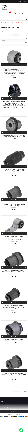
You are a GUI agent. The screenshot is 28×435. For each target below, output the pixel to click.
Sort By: (25, 38)
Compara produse (7, 14)
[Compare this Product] (25, 64)
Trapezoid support (19, 22)
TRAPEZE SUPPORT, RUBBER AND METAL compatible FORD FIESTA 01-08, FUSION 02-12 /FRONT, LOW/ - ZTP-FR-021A (14, 238)
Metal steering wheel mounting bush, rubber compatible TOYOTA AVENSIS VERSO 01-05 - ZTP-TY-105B (14, 137)
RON (25, 1)
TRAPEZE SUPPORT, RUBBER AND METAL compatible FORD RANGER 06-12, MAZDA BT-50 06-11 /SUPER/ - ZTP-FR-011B (14, 272)
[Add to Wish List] (2, 64)
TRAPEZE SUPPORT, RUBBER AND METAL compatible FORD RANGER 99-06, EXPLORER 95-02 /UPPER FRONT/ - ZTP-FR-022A (14, 375)
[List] (16, 35)
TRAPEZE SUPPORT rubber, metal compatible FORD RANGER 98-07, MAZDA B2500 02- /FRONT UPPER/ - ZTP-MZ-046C (14, 204)
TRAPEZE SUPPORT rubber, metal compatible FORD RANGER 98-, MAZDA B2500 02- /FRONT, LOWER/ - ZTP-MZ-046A (14, 171)
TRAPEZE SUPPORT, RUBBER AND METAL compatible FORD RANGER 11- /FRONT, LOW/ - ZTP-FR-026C (14, 307)
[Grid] (13, 35)
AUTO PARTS (6, 22)
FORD (12, 22)
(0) (16, 75)
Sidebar (4, 35)
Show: (26, 42)
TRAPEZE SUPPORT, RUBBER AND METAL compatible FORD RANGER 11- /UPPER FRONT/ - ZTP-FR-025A (14, 341)
